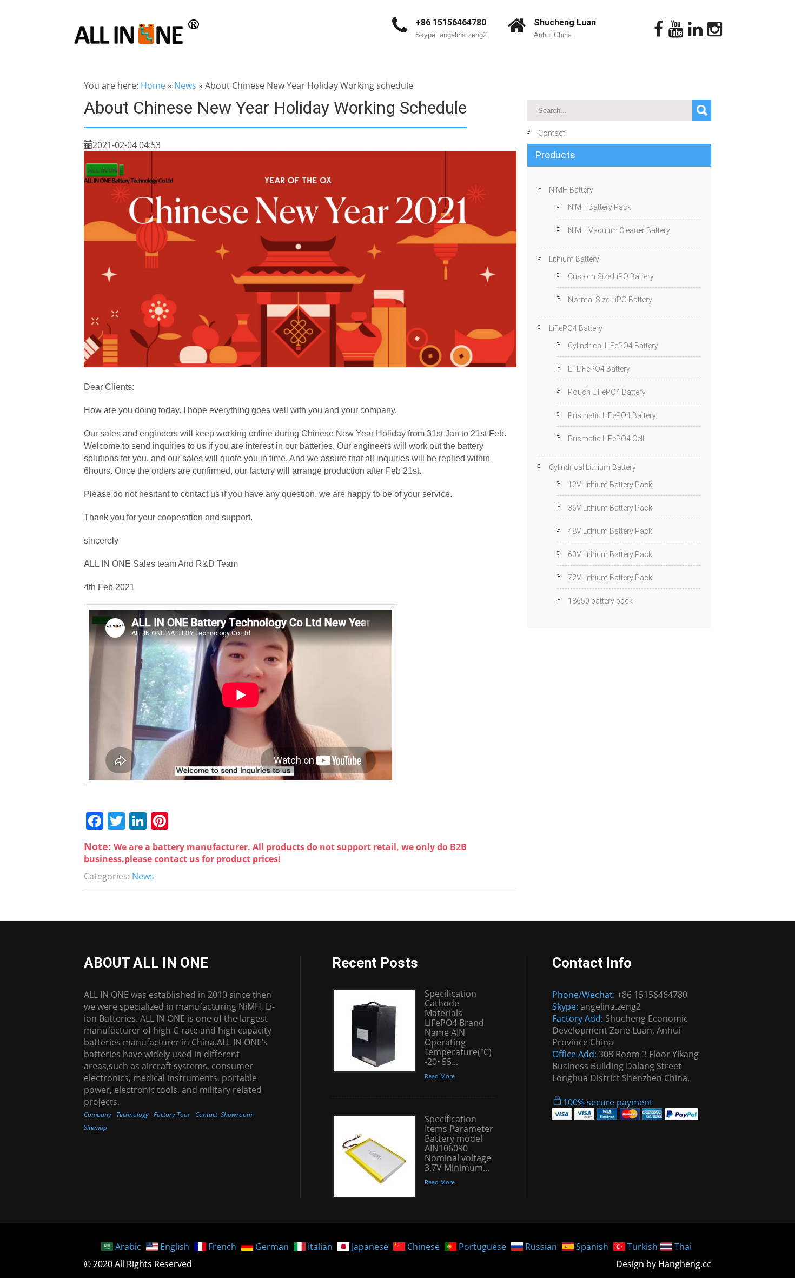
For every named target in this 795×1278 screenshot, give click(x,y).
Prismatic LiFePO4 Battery (612, 415)
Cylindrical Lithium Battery (592, 467)
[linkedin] (695, 29)
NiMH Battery (571, 190)
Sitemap (95, 1127)
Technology (132, 1114)
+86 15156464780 (450, 22)
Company (97, 1114)
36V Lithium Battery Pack (610, 508)
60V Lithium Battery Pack (610, 554)
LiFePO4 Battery (575, 328)
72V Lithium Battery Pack (610, 577)
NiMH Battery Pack (599, 207)
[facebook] (659, 29)
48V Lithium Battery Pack (610, 531)
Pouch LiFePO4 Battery (607, 392)
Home (153, 85)
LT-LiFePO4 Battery (599, 369)
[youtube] (675, 29)
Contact (551, 133)
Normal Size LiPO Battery (610, 299)
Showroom (236, 1114)
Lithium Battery (574, 259)
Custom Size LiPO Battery (611, 276)
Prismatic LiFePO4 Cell (606, 438)
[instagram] (714, 29)
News (185, 85)
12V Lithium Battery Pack (610, 484)
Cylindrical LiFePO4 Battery (613, 345)
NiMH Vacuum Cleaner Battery (619, 230)
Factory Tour (172, 1114)
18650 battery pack (600, 601)
